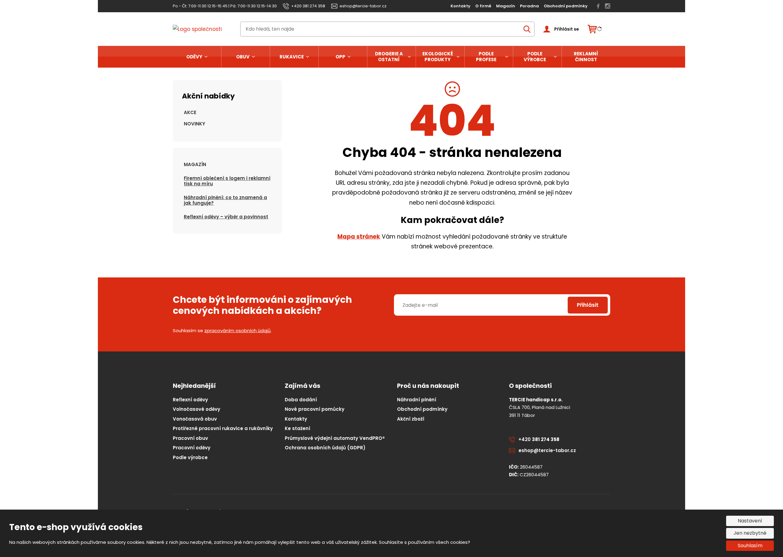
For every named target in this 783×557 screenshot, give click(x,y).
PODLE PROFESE (486, 56)
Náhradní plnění (416, 399)
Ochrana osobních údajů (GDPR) (325, 447)
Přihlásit (588, 305)
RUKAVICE (292, 57)
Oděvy (194, 57)
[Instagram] (607, 6)
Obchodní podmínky (566, 6)
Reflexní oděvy (190, 399)
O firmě (483, 6)
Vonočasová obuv (195, 419)
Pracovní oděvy (191, 447)
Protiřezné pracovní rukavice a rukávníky (223, 428)
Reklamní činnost (586, 56)
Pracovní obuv (190, 438)
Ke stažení (297, 428)
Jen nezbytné (749, 533)
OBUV (243, 57)
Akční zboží (410, 419)
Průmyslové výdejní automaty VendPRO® (335, 438)
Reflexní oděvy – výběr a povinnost (226, 217)
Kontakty (460, 6)
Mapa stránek (358, 236)
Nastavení (750, 520)
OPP (340, 57)
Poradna (529, 6)
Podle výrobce (535, 56)
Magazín (505, 6)
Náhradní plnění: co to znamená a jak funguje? (225, 200)
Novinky (194, 124)
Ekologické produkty (437, 56)
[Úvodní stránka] (202, 29)
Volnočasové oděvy (196, 409)
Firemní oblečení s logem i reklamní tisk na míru (227, 181)
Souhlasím (750, 545)
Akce (190, 112)
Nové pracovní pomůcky (314, 409)
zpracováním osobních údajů (237, 330)
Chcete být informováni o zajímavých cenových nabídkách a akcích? (262, 305)
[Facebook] (598, 6)
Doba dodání (301, 399)
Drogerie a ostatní (389, 56)
